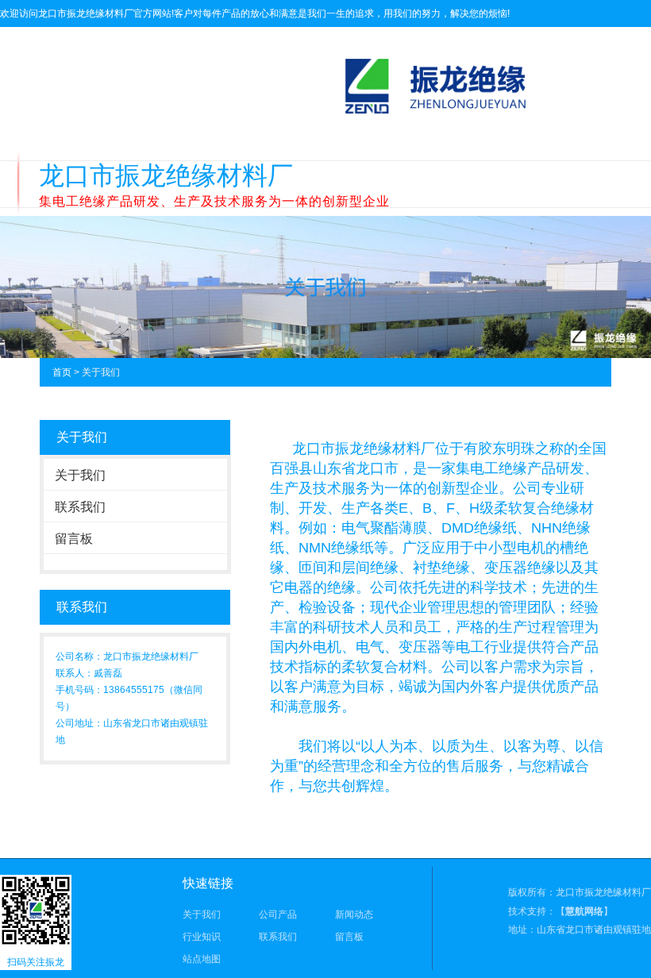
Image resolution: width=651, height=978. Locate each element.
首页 (61, 372)
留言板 (74, 538)
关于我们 (80, 475)
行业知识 (202, 936)
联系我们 (80, 507)
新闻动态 (354, 914)
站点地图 (202, 959)
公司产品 (278, 914)
